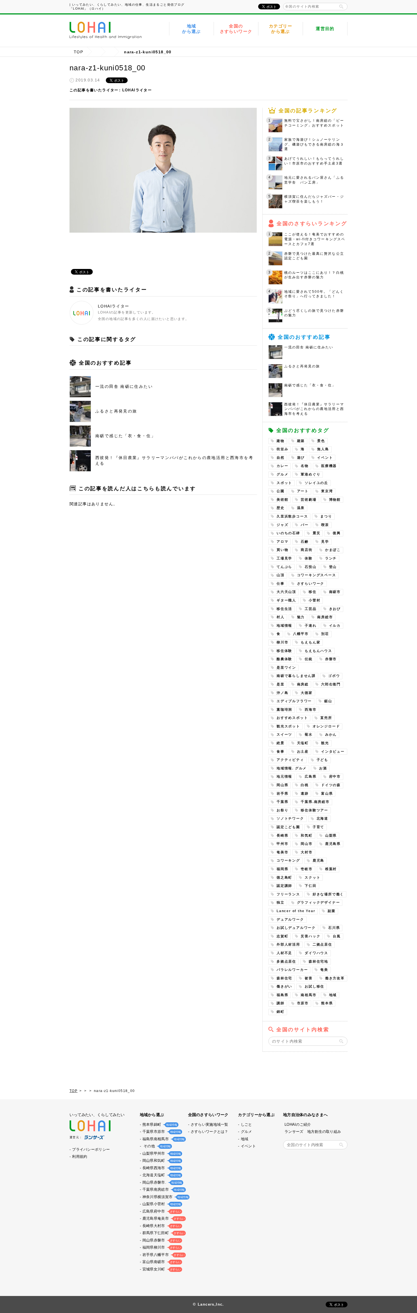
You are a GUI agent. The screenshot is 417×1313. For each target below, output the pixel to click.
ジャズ (282, 525)
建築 (301, 441)
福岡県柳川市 (161, 1247)
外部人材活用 (288, 944)
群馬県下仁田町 (163, 1233)
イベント (325, 458)
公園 (281, 491)
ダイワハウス (316, 953)
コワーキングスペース (316, 575)
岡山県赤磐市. (161, 1182)
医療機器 (329, 466)
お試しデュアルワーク (296, 928)
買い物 (282, 550)
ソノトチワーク (290, 818)
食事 (281, 752)
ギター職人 (286, 600)
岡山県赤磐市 (161, 1240)
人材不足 (284, 953)
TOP (78, 52)
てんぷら (284, 567)
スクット (312, 877)
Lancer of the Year (296, 911)
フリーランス (288, 894)
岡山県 (282, 785)
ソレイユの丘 (316, 483)
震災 (317, 533)
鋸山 (328, 701)
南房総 (303, 684)
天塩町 (303, 743)
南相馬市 (308, 995)
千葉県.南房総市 (315, 802)
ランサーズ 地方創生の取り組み (313, 1131)
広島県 (310, 776)
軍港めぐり (310, 474)
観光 (325, 743)
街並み (282, 449)
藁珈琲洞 (284, 710)
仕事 (281, 584)
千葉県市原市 (161, 1131)
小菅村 (314, 600)
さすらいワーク (311, 584)
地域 (333, 995)
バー (305, 525)
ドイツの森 (331, 785)
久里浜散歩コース (292, 516)
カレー (282, 466)
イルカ (335, 626)
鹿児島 (318, 860)
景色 (321, 441)
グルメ (282, 474)
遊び (301, 458)
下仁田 (310, 886)
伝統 (309, 659)
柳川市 (282, 642)
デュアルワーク (290, 919)
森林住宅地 (318, 961)
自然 (281, 458)
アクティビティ (290, 760)
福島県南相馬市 (163, 1139)
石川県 (334, 928)
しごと (246, 1124)
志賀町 (282, 936)
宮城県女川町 (161, 1269)
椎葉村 (331, 869)
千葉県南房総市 (163, 1189)
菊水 (309, 735)
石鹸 (305, 542)
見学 (325, 542)
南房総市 (325, 617)
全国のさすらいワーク (236, 29)
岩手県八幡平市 (163, 1255)
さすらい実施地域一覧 (209, 1124)
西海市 (310, 710)
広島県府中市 (161, 1211)
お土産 (303, 752)
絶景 (281, 743)
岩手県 (282, 794)
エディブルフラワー (294, 701)
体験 (309, 558)
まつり (326, 516)
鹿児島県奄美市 (163, 1218)
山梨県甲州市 (161, 1153)
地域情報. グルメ (292, 768)
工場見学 (284, 558)
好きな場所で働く (328, 894)
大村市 (306, 852)
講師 (281, 1003)
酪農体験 (284, 659)
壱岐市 (306, 869)
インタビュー (333, 752)
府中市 (335, 776)
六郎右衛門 (331, 684)
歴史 (281, 508)
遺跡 (305, 794)
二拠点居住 (322, 944)
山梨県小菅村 (161, 1204)
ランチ (331, 558)
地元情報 (284, 776)
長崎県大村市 (161, 1226)
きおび (335, 609)
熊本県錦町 (159, 1124)
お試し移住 (314, 986)
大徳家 (306, 693)
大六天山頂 (286, 592)
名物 (305, 466)
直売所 (326, 718)
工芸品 (310, 609)
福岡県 (282, 869)
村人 (281, 617)
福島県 (282, 995)
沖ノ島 (282, 693)
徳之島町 (284, 877)
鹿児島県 (333, 844)
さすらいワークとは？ (209, 1131)
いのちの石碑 (288, 533)
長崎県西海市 (161, 1168)
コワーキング (288, 860)
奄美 (324, 970)
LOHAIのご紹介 (298, 1124)
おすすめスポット (292, 718)
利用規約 (79, 1156)
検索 (341, 6)
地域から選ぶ (191, 29)
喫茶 (325, 525)
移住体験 (284, 651)
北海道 (322, 818)
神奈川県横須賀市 (164, 1197)
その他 (156, 1146)
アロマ (282, 542)
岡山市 (306, 844)
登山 (333, 567)
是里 (281, 684)
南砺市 (335, 592)
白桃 (305, 785)
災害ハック (310, 936)
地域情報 (284, 626)
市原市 (303, 1003)
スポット (284, 483)
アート (303, 491)
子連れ (310, 626)
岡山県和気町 (161, 1160)
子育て (318, 827)
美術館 (282, 500)
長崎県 (282, 836)
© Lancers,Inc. (208, 1304)
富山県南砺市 (161, 1262)
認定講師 (284, 886)
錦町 (281, 1012)
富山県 (327, 794)
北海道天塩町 (161, 1175)
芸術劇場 (308, 500)
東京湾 (327, 491)
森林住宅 (284, 978)
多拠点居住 (286, 961)
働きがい (284, 986)
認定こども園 (288, 827)
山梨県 (331, 836)
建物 (281, 441)
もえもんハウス (318, 651)
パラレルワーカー (292, 970)
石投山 (310, 567)
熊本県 (327, 1003)
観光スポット (288, 726)
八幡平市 (301, 634)
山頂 (281, 575)
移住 (313, 592)
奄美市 (282, 852)
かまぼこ (333, 550)
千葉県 (282, 802)
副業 (332, 911)
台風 (337, 936)
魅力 (301, 617)
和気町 (306, 836)
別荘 (325, 634)
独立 (281, 902)
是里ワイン (286, 668)
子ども (322, 760)
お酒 (323, 768)
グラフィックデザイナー (318, 902)
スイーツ (284, 735)
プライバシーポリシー (91, 1149)
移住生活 (284, 609)
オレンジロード (326, 726)
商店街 (306, 550)
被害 (309, 978)
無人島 (323, 449)
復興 (337, 533)
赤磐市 (331, 659)
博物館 (335, 500)
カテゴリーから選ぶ (280, 29)
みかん (331, 735)
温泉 (301, 508)
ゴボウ (334, 676)
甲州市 (282, 844)
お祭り (282, 810)
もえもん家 (310, 642)
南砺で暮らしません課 (296, 676)
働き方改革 (335, 978)
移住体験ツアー (314, 810)
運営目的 (325, 28)
